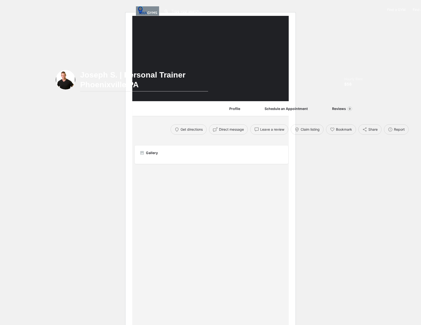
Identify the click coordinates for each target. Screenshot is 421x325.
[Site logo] (148, 10)
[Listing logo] (65, 79)
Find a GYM (396, 10)
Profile (234, 109)
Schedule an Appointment (286, 109)
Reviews (341, 109)
